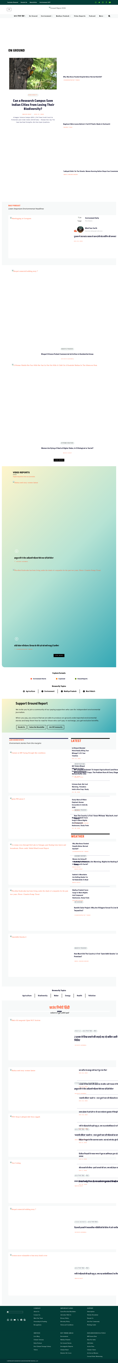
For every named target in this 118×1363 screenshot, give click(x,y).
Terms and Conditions (66, 1325)
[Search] (109, 16)
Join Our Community (93, 1321)
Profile (78, 1031)
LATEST (76, 741)
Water (56, 995)
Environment (49, 691)
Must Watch (90, 691)
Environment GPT (45, 2)
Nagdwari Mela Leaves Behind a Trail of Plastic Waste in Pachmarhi (86, 124)
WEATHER (77, 836)
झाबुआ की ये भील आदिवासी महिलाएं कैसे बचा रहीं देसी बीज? (34, 558)
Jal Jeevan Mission (92, 1353)
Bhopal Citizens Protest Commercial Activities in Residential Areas (67, 354)
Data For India (91, 1339)
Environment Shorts (39, 679)
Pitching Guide (91, 1325)
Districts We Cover (66, 1353)
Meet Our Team (38, 1318)
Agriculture (30, 691)
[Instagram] (102, 2)
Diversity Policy (65, 1321)
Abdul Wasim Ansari (71, 174)
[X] (99, 2)
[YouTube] (15, 1320)
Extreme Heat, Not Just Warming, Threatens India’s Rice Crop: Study (80, 787)
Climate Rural (64, 1350)
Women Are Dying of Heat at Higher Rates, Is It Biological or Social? (67, 448)
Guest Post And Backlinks (68, 1311)
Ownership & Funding (40, 1321)
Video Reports (80, 16)
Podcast (92, 16)
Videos (36, 1350)
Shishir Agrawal (67, 359)
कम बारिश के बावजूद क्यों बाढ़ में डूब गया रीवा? (93, 1070)
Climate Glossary (39, 1339)
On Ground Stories (65, 1343)
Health (79, 995)
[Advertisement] (59, 32)
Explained (62, 679)
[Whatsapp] (95, 2)
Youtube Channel (12, 2)
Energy (67, 995)
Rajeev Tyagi (68, 127)
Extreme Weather (67, 443)
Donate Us (24, 2)
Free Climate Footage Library (42, 1346)
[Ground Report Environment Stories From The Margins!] (59, 9)
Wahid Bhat (27, 114)
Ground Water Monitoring (95, 1356)
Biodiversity (32, 95)
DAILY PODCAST (14, 205)
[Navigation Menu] (9, 9)
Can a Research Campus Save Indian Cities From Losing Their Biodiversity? (33, 105)
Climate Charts (91, 1350)
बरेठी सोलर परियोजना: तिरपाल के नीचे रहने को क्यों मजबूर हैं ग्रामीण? (36, 645)
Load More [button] (59, 655)
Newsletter (33, 2)
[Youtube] (110, 2)
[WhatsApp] (8, 1320)
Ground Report (77, 900)
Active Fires (90, 1346)
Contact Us (37, 1315)
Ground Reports (82, 679)
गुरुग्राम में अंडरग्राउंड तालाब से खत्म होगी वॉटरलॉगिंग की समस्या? (95, 236)
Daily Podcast (38, 1343)
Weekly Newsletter (92, 1315)
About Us (36, 1311)
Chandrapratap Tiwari (72, 80)
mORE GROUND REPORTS (16, 740)
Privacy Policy (64, 1318)
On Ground (33, 16)
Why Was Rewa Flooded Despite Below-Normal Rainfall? (82, 77)
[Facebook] (106, 2)
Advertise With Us (65, 1315)
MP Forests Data (92, 1336)
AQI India (90, 1343)
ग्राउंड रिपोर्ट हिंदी (59, 1007)
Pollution (92, 995)
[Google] (25, 1320)
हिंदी (95, 1031)
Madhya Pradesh (67, 349)
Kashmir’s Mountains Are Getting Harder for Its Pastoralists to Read (80, 877)
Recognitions (37, 1325)
